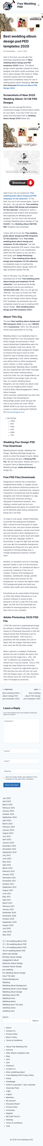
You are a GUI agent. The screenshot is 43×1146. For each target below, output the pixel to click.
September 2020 (10, 922)
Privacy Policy (12, 1034)
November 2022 (9, 849)
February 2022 (9, 871)
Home (8, 1078)
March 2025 (8, 805)
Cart (8, 1059)
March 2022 (8, 868)
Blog (8, 1056)
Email (7, 761)
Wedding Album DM (11, 995)
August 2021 (8, 890)
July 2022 (7, 855)
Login (8, 1091)
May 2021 (7, 897)
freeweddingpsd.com (15, 412)
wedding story (9, 1011)
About (8, 1028)
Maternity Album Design (13, 963)
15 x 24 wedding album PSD (14, 947)
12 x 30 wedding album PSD (15, 941)
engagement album (11, 960)
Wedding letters (9, 1001)
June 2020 (7, 932)
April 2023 (7, 839)
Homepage (10, 1081)
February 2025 (9, 808)
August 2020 (8, 925)
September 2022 (10, 852)
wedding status (9, 1008)
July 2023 (7, 836)
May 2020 (7, 935)
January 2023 (8, 843)
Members (10, 1097)
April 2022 (7, 865)
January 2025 (8, 811)
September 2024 (10, 817)
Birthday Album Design (12, 957)
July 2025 (7, 798)
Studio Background (10, 979)
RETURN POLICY (13, 1116)
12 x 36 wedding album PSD (15, 944)
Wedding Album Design (12, 992)
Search (5, 1017)
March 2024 (8, 824)
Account (9, 1050)
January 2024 (8, 830)
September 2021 (9, 887)
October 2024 (8, 814)
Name (7, 751)
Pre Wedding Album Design (14, 973)
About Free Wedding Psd (16, 1047)
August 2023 (8, 833)
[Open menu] (38, 5)
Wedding (6, 982)
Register (9, 1113)
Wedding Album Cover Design (15, 989)
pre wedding (8, 970)
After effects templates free (17, 1053)
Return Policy (11, 1037)
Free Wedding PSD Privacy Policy (20, 1075)
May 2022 (7, 862)
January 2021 (8, 909)
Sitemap (9, 1120)
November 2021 (9, 881)
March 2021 (7, 903)
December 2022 (9, 846)
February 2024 (9, 827)
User (8, 1126)
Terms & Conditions (14, 1040)
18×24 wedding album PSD (14, 951)
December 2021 (9, 878)
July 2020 (7, 928)
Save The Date (9, 976)
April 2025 (7, 801)
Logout (9, 1094)
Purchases (10, 1110)
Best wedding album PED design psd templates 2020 (32, 694)
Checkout (10, 1066)
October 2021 (8, 884)
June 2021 (7, 894)
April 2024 (7, 820)
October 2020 (8, 919)
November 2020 (9, 916)
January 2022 (8, 874)
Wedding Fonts (9, 998)
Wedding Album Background (14, 985)
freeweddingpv (10, 51)
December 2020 (9, 913)
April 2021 (7, 900)
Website (7, 771)
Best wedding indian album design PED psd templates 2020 (11, 694)
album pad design (10, 954)
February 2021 (9, 906)
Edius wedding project (15, 1072)
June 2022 (7, 859)
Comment (9, 721)
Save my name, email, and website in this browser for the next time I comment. (21, 778)
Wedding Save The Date (13, 1005)
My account (11, 1101)
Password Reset (13, 1104)
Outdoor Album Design (12, 966)
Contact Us (10, 1031)
